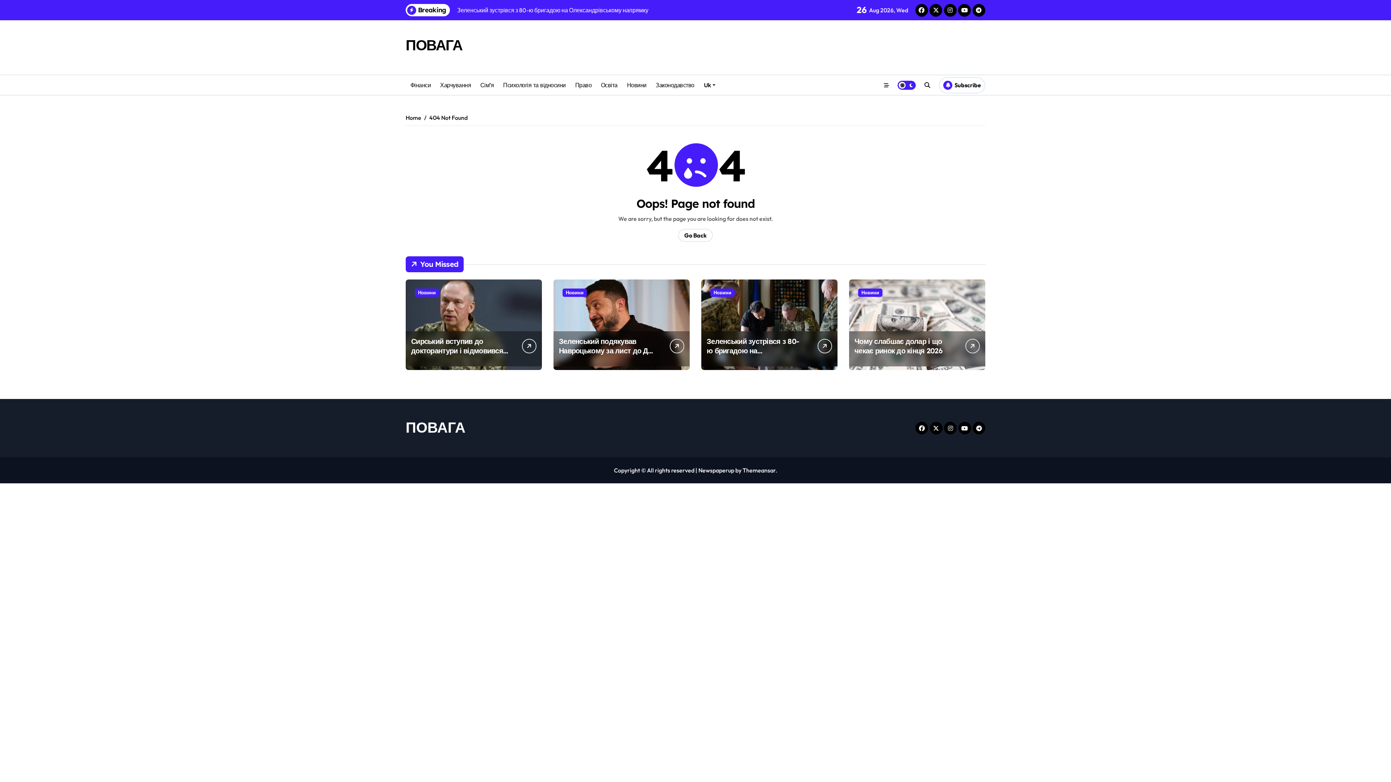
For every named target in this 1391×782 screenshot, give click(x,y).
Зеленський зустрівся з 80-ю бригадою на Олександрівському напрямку (753, 355)
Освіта (609, 85)
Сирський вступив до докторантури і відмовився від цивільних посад (457, 351)
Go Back (695, 235)
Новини (637, 85)
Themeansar (759, 470)
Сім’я (487, 85)
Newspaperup (716, 470)
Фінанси (420, 85)
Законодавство (675, 85)
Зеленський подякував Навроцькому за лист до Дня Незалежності (607, 351)
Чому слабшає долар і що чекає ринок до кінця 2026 (898, 346)
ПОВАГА (434, 45)
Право (583, 85)
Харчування (455, 85)
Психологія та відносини (534, 85)
